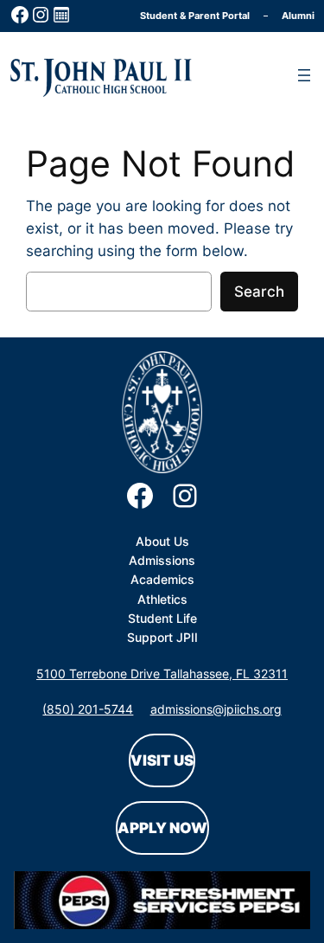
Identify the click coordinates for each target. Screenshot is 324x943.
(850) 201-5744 (87, 709)
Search (259, 291)
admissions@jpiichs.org (216, 709)
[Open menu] (304, 75)
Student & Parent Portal (195, 16)
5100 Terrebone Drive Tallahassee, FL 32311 (162, 673)
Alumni (298, 16)
